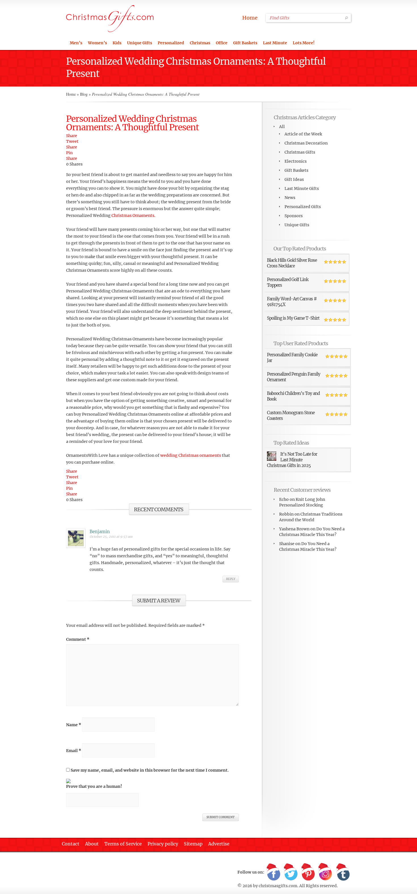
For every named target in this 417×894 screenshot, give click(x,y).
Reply (230, 579)
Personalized (171, 42)
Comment (77, 639)
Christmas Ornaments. (133, 215)
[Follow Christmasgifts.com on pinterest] (308, 872)
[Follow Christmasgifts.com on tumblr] (342, 872)
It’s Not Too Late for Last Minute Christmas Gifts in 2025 (292, 459)
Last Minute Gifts (302, 188)
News (290, 197)
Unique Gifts (139, 42)
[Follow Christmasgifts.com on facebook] (273, 872)
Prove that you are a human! (94, 786)
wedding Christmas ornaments (190, 455)
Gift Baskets (245, 42)
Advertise (218, 844)
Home (250, 17)
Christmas (200, 42)
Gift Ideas (294, 179)
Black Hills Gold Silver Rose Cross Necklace (292, 263)
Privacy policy (163, 844)
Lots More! (304, 42)
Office (222, 42)
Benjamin (100, 531)
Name (73, 724)
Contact (70, 844)
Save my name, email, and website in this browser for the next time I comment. (150, 770)
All (282, 126)
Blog (84, 94)
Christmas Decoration (306, 143)
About (92, 844)
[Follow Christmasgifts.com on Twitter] (291, 872)
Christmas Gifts (300, 152)
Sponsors (294, 215)
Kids (117, 42)
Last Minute (275, 42)
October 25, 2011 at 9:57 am (111, 537)
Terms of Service (123, 844)
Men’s (76, 42)
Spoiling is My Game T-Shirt (293, 318)
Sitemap (193, 844)
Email (73, 750)
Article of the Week (303, 134)
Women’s (97, 42)
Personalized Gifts (303, 206)
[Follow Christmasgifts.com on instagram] (325, 872)
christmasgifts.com (278, 885)
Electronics (296, 161)
